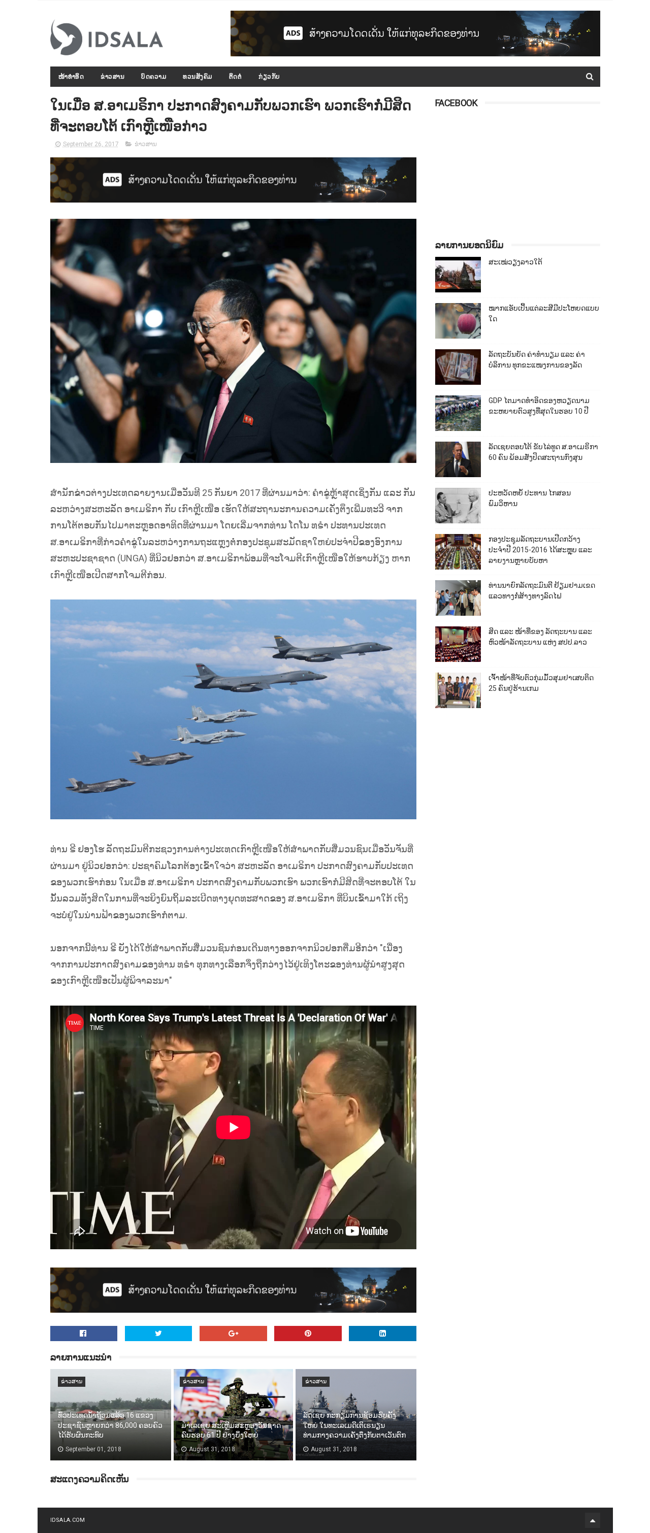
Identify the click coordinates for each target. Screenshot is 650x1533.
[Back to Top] (592, 1520)
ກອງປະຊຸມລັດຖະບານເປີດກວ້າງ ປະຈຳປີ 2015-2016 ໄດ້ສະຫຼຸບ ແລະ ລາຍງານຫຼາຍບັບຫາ (540, 549)
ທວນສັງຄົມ (197, 76)
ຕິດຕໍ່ (235, 76)
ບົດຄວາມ (153, 76)
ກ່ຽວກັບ (269, 76)
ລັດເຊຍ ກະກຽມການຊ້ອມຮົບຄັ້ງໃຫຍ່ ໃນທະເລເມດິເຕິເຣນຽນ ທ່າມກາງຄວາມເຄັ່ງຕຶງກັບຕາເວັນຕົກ (354, 1425)
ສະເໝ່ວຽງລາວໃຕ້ (515, 262)
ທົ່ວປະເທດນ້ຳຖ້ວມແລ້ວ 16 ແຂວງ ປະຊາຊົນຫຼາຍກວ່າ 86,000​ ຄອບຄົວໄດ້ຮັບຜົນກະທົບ (110, 1425)
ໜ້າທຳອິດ (71, 76)
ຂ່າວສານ (112, 76)
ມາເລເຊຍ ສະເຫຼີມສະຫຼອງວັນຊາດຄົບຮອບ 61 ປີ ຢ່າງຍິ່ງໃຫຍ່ (231, 1430)
